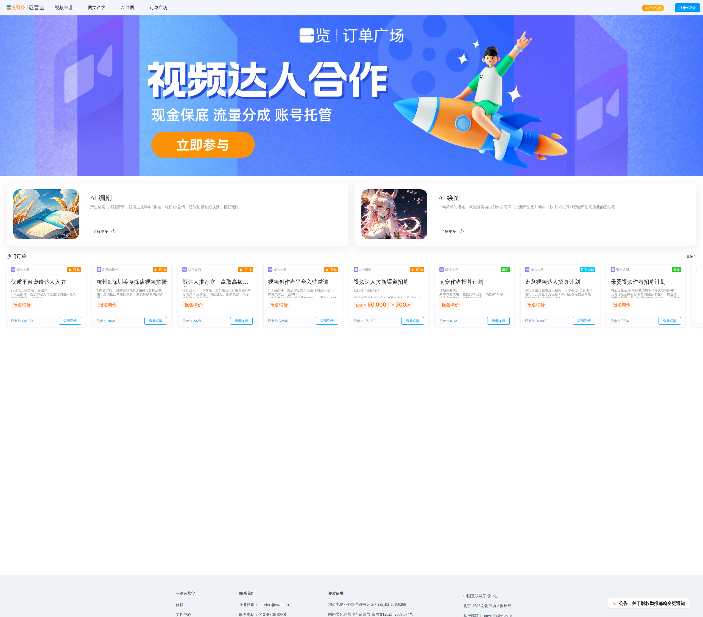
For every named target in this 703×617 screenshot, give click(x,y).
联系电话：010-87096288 (262, 614)
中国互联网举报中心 (480, 596)
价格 (179, 604)
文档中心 (183, 614)
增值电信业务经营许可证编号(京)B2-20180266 (367, 604)
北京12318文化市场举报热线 (487, 606)
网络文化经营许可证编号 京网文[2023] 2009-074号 (370, 614)
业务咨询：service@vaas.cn (264, 604)
